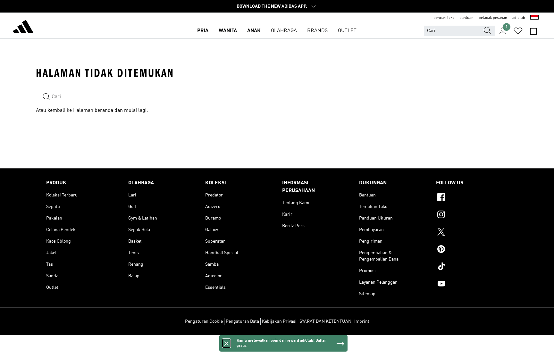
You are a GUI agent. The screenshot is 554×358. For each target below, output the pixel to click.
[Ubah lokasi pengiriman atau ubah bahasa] (534, 18)
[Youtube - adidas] (472, 284)
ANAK (254, 30)
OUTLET (347, 30)
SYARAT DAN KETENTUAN (325, 321)
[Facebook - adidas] (472, 198)
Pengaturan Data (242, 321)
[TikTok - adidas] (472, 267)
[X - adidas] (472, 232)
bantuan (466, 18)
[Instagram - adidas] (472, 215)
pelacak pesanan (493, 18)
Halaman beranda (93, 110)
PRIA (202, 30)
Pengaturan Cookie (204, 321)
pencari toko (443, 18)
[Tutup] (226, 343)
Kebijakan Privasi (279, 321)
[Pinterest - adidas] (472, 250)
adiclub (518, 18)
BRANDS (317, 30)
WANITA (228, 30)
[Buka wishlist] (518, 30)
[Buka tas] (533, 30)
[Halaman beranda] (23, 27)
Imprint (361, 321)
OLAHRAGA (284, 30)
